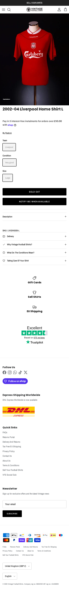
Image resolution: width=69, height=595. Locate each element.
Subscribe (12, 513)
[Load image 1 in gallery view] (34, 59)
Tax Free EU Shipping (12, 446)
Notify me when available (34, 201)
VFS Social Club (10, 474)
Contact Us (7, 455)
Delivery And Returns (11, 441)
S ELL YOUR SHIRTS (34, 2)
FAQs (5, 432)
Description (7, 216)
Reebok (8, 133)
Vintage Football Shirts (15, 584)
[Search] (10, 9)
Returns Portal (9, 437)
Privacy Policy (9, 451)
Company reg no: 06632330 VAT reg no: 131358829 (41, 584)
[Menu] (3, 9)
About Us (6, 460)
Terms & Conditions (11, 465)
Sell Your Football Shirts (13, 470)
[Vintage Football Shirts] (34, 9)
